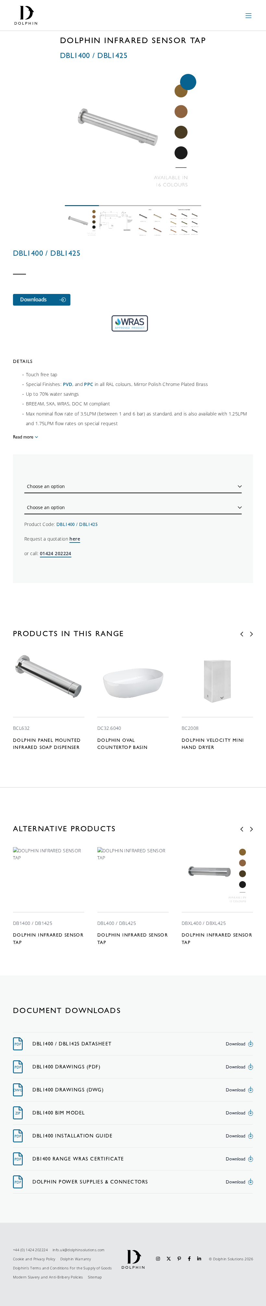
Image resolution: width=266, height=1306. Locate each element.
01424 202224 (55, 553)
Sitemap (95, 1277)
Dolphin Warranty (75, 1258)
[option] (48, 701)
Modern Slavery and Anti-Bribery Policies (48, 1277)
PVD (67, 384)
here (74, 539)
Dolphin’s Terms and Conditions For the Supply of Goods (62, 1267)
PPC (88, 384)
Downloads (33, 299)
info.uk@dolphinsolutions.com (79, 1249)
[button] (188, 82)
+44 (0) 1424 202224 (30, 1249)
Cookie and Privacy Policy (34, 1258)
